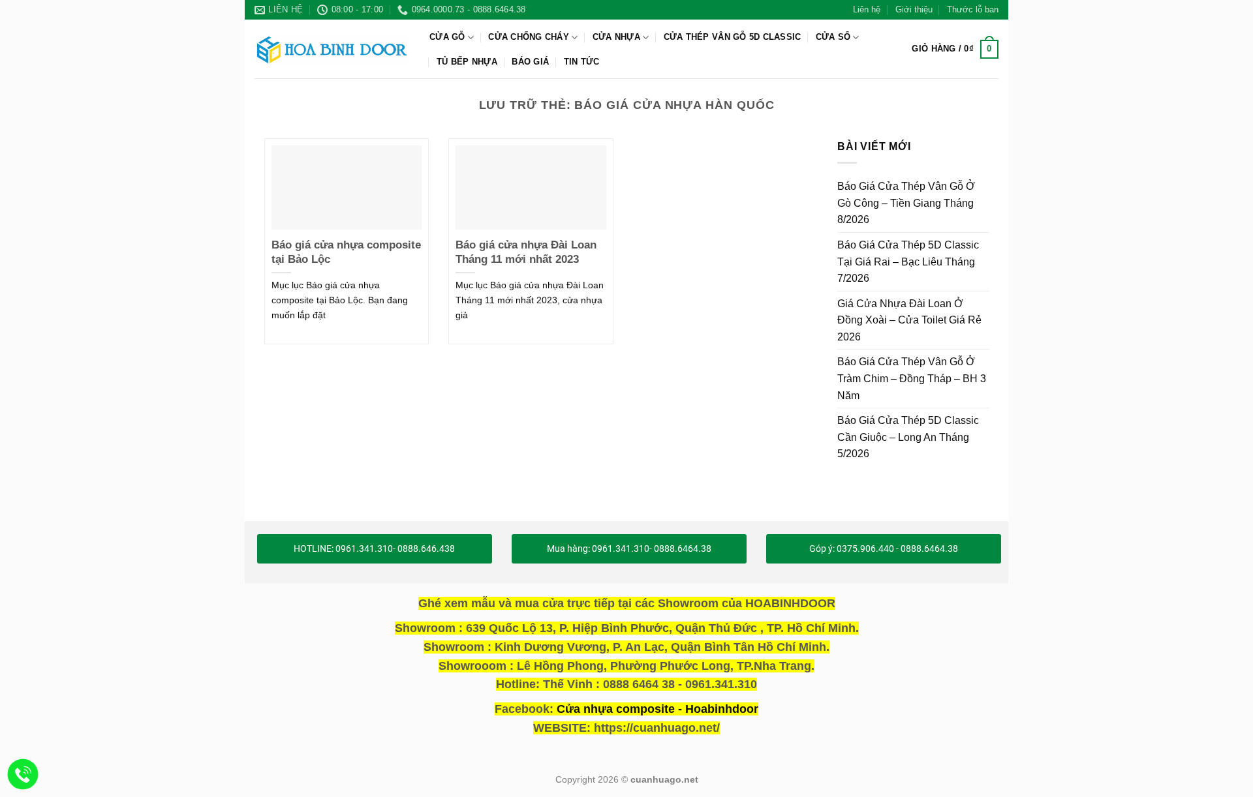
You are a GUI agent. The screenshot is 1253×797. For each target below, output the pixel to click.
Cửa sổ (833, 37)
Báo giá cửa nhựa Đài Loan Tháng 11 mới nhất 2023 (526, 252)
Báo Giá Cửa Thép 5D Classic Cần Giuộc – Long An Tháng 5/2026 (908, 437)
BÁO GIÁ (530, 62)
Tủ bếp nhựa (467, 62)
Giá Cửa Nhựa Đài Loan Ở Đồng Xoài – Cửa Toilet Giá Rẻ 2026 (909, 319)
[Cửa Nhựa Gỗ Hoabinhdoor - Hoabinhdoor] (332, 49)
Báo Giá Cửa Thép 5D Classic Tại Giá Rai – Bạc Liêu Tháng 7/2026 (908, 261)
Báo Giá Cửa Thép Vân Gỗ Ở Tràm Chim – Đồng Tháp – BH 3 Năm (911, 378)
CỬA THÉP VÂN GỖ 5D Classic (732, 37)
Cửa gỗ (447, 37)
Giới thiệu (914, 9)
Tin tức (582, 62)
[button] (955, 49)
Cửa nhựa (616, 37)
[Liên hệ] (23, 774)
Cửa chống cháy (528, 37)
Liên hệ (866, 9)
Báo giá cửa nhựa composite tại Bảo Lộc (346, 252)
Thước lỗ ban (972, 9)
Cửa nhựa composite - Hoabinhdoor (657, 708)
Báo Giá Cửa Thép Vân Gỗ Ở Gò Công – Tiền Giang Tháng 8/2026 (906, 203)
